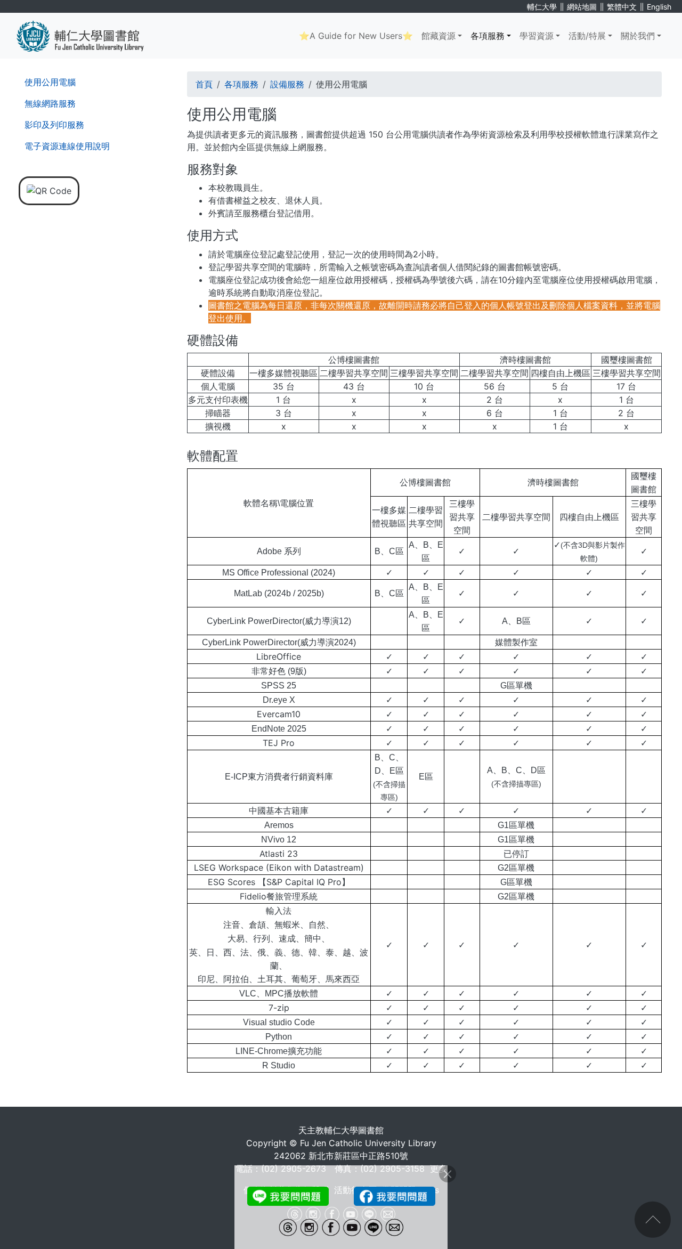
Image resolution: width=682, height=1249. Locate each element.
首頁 (204, 84)
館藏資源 (438, 35)
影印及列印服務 (54, 124)
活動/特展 (587, 35)
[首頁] (88, 36)
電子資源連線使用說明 (67, 146)
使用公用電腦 (50, 82)
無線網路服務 (50, 103)
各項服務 (487, 35)
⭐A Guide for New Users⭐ (356, 35)
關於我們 (638, 35)
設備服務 (287, 84)
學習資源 (536, 35)
